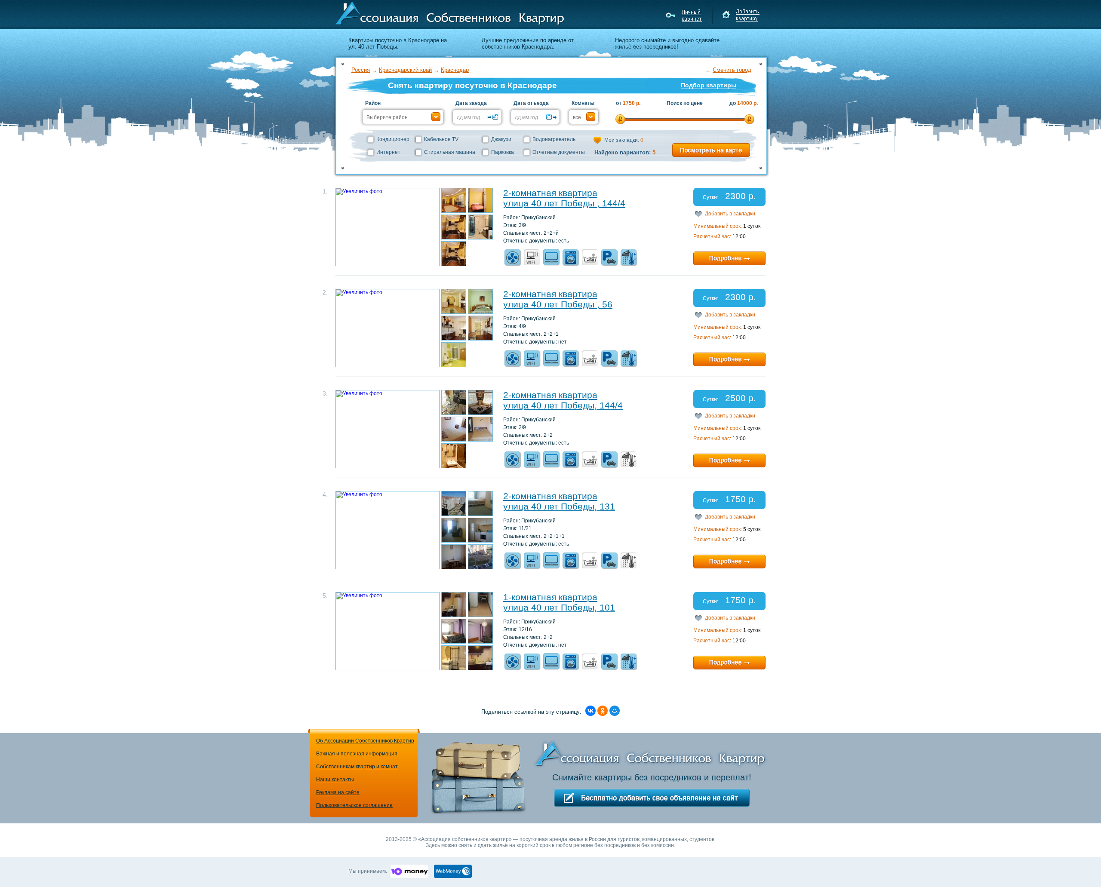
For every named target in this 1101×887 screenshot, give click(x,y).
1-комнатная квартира (550, 597)
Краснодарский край (405, 70)
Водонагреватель (553, 139)
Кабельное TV (441, 139)
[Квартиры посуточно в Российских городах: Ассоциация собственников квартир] (449, 12)
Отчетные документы (558, 152)
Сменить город (732, 70)
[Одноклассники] (602, 711)
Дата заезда (471, 103)
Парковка (502, 152)
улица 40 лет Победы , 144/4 (564, 203)
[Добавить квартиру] (741, 15)
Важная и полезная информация (356, 754)
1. (325, 191)
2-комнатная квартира (550, 193)
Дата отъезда (531, 103)
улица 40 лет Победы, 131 (559, 506)
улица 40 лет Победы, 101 (559, 607)
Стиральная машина (449, 152)
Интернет (388, 152)
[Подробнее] (729, 258)
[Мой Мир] (614, 711)
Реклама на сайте (338, 792)
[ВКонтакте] (590, 711)
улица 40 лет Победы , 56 (557, 304)
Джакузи (501, 139)
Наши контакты (335, 780)
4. (325, 494)
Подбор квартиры (708, 85)
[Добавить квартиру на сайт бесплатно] (652, 798)
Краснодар (455, 70)
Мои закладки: (623, 140)
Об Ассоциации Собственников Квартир (365, 741)
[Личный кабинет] (685, 15)
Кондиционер (392, 139)
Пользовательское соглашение (354, 805)
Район (373, 103)
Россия (360, 70)
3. (325, 393)
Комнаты (583, 103)
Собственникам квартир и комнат (357, 767)
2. (325, 292)
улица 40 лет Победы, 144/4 (563, 405)
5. (325, 595)
